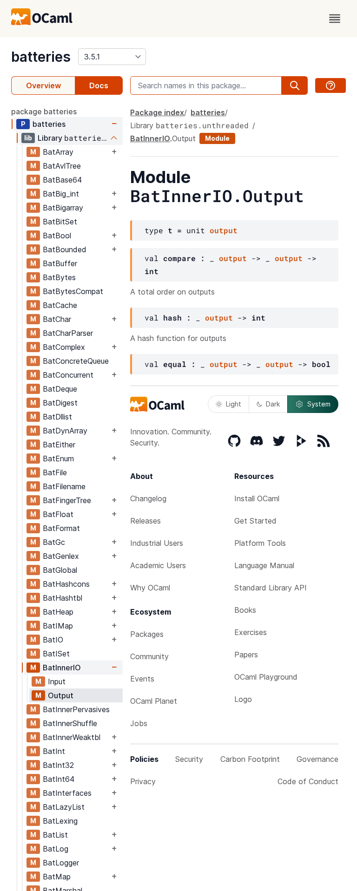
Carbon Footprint (250, 759)
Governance (317, 759)
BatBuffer (60, 263)
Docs (98, 85)
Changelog (148, 498)
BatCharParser (68, 333)
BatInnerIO (62, 667)
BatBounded (64, 249)
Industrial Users (156, 543)
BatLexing (60, 820)
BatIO (53, 639)
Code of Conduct (308, 781)
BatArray (58, 152)
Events (142, 678)
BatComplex (64, 347)
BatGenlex (61, 556)
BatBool (57, 235)
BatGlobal (60, 570)
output (224, 230)
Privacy (143, 781)
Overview (43, 85)
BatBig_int (61, 193)
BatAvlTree (62, 165)
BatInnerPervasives (76, 709)
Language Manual (264, 565)
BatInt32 (58, 765)
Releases (145, 520)
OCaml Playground (266, 676)
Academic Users (158, 565)
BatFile (55, 472)
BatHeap (58, 611)
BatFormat (61, 528)
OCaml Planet (153, 701)
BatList (55, 834)
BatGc (54, 542)
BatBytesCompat (73, 291)
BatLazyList (64, 807)
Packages (147, 634)
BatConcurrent (68, 375)
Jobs (138, 723)
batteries (41, 56)
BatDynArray (65, 430)
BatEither (59, 444)
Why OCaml (150, 587)
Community (149, 656)
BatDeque (60, 388)
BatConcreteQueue (76, 361)
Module (217, 138)
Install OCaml (256, 498)
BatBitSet (60, 221)
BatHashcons (66, 584)
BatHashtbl (62, 598)
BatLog (55, 848)
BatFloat (58, 514)
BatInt (54, 751)
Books (245, 610)
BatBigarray (63, 207)
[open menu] (334, 18)
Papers (246, 654)
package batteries (44, 111)
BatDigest (60, 402)
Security (189, 759)
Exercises (250, 632)
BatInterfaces (67, 793)
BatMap (57, 876)
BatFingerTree (67, 500)
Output (60, 695)
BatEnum (58, 458)
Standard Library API (270, 587)
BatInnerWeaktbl (71, 737)
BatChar (57, 319)
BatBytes (59, 277)
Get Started (255, 520)
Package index (157, 112)
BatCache (60, 305)
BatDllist (57, 416)
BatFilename (64, 486)
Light (233, 404)
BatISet (56, 653)
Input (57, 681)
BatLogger (61, 862)
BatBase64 (62, 179)
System (319, 404)
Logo (243, 699)
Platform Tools (260, 543)
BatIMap (58, 625)
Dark (273, 404)
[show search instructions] (330, 85)
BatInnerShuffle (70, 723)
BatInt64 (58, 779)
